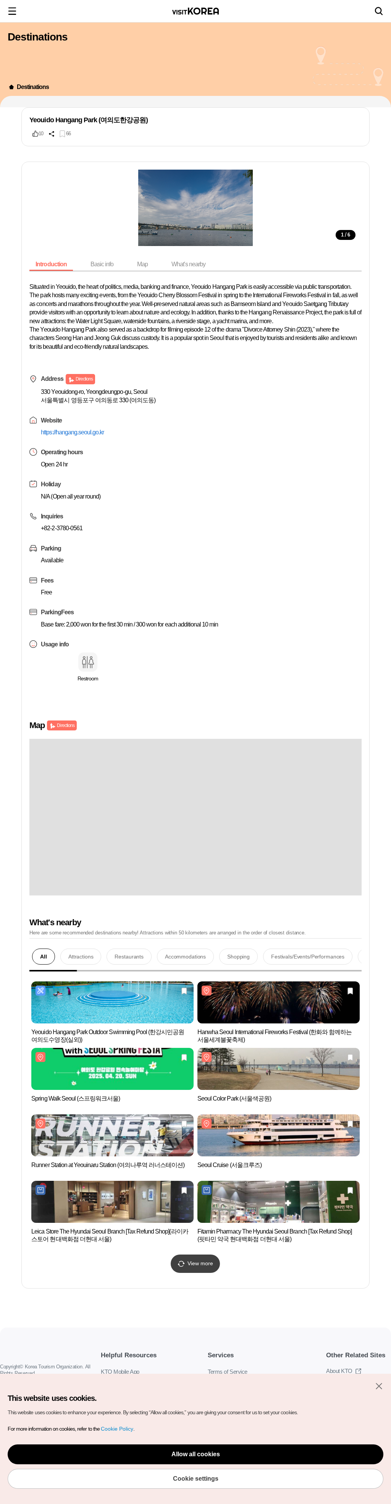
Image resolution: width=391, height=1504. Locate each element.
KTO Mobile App (121, 1372)
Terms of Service (227, 1372)
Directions (84, 387)
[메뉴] (12, 11)
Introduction (52, 264)
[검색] (378, 11)
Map (147, 264)
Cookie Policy (123, 1429)
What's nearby (194, 264)
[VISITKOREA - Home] (195, 11)
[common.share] (51, 134)
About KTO (339, 1371)
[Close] (378, 1386)
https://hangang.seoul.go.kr (76, 441)
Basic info (105, 264)
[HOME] (11, 87)
